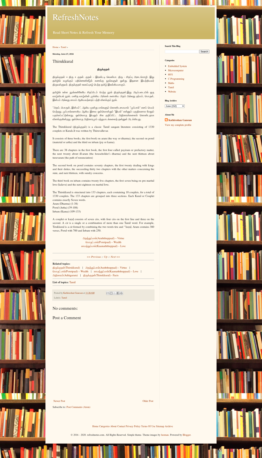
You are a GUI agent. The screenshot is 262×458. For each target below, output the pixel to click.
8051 (170, 74)
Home (55, 47)
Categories (104, 426)
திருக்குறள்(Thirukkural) (66, 267)
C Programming (176, 78)
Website (172, 91)
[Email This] (108, 293)
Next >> (115, 256)
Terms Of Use (148, 426)
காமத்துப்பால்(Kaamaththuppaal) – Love (103, 246)
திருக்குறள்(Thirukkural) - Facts (101, 275)
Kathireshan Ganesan (180, 120)
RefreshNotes (76, 16)
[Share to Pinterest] (121, 293)
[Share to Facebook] (118, 293)
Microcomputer (176, 70)
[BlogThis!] (111, 293)
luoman (165, 434)
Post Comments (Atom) (78, 407)
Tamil (63, 47)
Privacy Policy (133, 426)
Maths (171, 83)
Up (105, 256)
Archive (169, 426)
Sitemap (160, 426)
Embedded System (177, 66)
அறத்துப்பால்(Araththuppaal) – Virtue (103, 238)
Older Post (148, 401)
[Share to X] (114, 293)
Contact (121, 426)
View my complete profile (178, 125)
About (113, 426)
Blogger (187, 434)
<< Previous (94, 256)
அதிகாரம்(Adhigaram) (65, 275)
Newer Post (59, 401)
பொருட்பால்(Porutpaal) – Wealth (103, 242)
